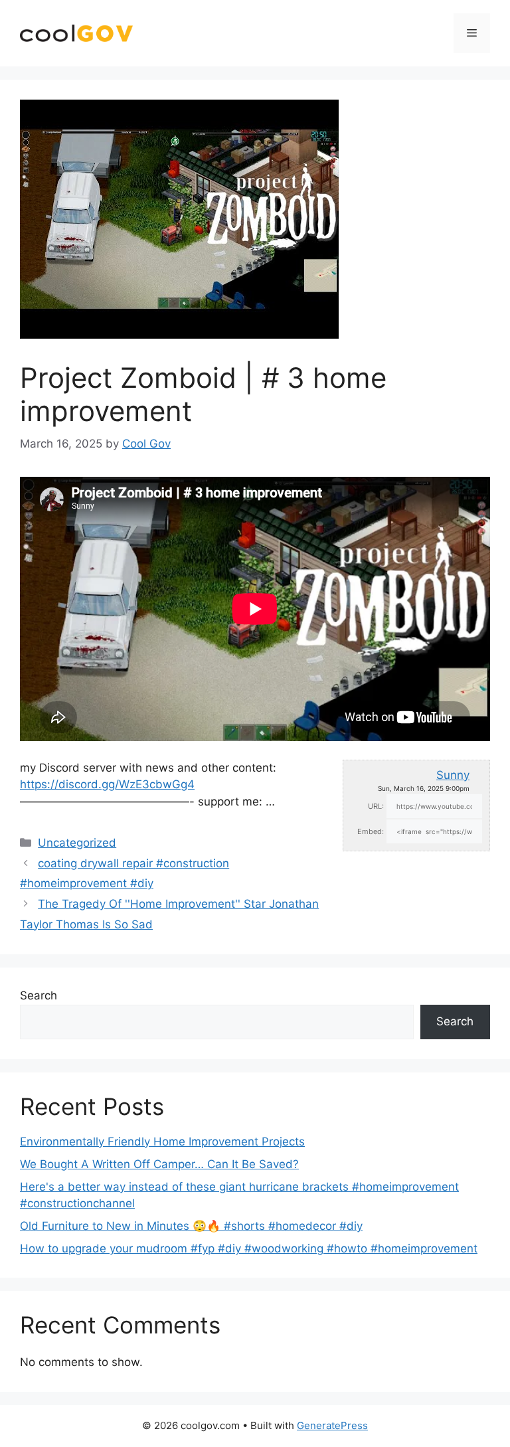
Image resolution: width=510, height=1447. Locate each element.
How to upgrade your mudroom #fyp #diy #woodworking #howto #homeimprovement (248, 1248)
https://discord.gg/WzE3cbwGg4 (107, 784)
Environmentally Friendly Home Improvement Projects (162, 1141)
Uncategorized (77, 842)
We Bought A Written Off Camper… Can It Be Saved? (159, 1164)
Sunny (452, 775)
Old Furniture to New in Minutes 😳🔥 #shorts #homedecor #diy (191, 1226)
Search (38, 995)
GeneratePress (332, 1425)
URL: (376, 806)
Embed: (370, 831)
